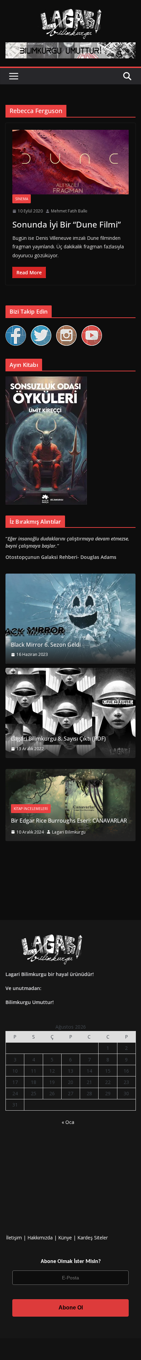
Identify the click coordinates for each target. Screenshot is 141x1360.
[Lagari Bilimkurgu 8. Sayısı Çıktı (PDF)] (70, 713)
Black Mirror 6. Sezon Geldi (46, 644)
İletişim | (16, 1237)
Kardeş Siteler (92, 1237)
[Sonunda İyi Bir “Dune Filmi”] (70, 162)
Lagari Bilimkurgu (69, 832)
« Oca (68, 1122)
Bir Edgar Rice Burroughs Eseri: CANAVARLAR (69, 820)
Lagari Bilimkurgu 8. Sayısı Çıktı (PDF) (58, 738)
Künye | (67, 1237)
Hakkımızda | (42, 1237)
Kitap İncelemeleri (31, 808)
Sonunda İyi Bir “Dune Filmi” (66, 224)
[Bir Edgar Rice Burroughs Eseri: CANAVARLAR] (70, 773)
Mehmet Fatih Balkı (69, 211)
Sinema (21, 198)
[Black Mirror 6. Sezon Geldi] (70, 619)
